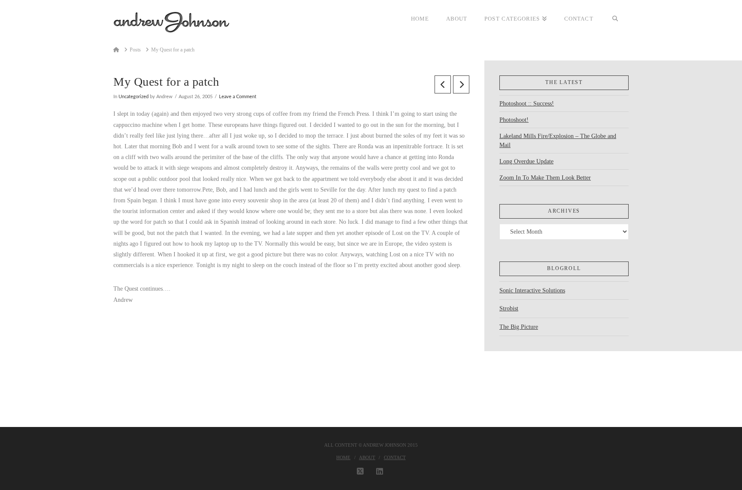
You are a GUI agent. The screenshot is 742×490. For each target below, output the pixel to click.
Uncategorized (134, 97)
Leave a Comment (237, 97)
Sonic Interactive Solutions (532, 290)
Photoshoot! (514, 120)
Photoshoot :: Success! (526, 103)
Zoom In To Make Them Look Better (545, 177)
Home (343, 457)
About (367, 457)
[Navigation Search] (615, 19)
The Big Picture (518, 327)
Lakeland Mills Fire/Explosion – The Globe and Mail (557, 140)
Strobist (508, 308)
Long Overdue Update (526, 161)
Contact (395, 457)
